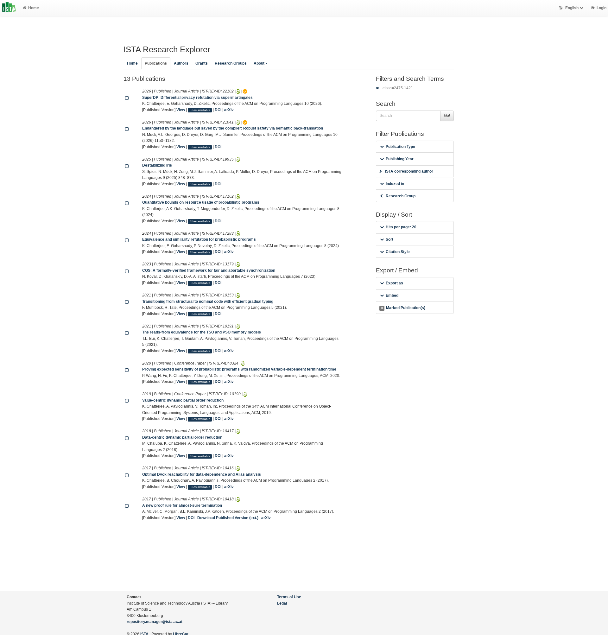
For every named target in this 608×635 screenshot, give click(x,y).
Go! (447, 115)
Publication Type (400, 146)
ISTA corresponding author (409, 171)
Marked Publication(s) (403, 308)
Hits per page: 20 (401, 227)
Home (33, 8)
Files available (200, 110)
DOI (218, 110)
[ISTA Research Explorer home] (9, 8)
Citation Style (398, 252)
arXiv (229, 110)
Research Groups (231, 63)
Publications (156, 63)
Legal (282, 603)
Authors (181, 63)
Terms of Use (289, 597)
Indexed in (395, 183)
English (572, 8)
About (259, 63)
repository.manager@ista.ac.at (154, 621)
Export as (394, 283)
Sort (389, 239)
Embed (392, 295)
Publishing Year (400, 159)
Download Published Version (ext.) (227, 518)
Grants (201, 63)
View (180, 110)
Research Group (400, 196)
